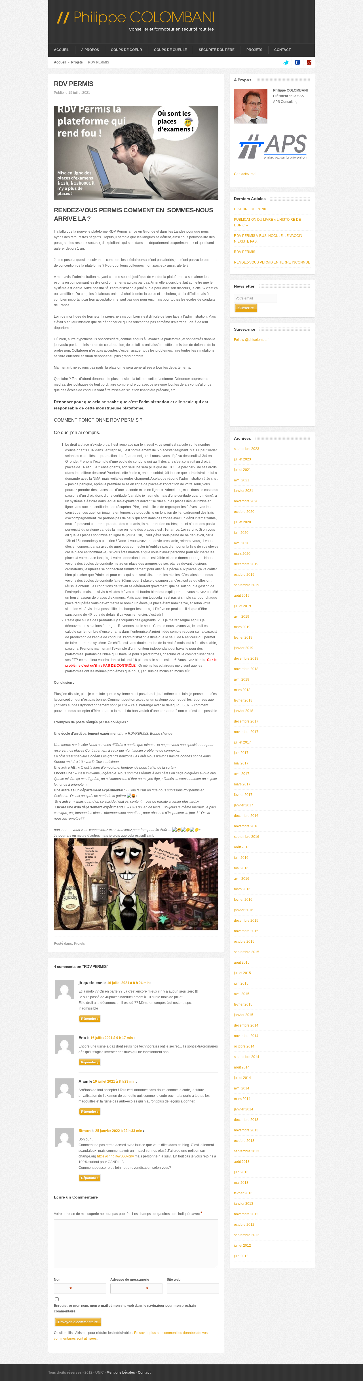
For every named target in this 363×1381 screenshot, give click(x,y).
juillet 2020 (242, 522)
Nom (62, 1281)
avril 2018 (241, 679)
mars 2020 (242, 554)
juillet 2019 (242, 606)
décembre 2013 (246, 1120)
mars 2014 (242, 1099)
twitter (286, 62)
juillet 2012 (242, 1246)
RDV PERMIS (244, 252)
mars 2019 (242, 627)
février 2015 (243, 1004)
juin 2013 (241, 1172)
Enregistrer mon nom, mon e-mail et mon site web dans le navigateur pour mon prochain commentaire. (125, 1308)
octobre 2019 (244, 575)
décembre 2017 (246, 721)
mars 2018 (242, 690)
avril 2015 (241, 994)
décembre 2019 (246, 564)
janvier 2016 (243, 910)
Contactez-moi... (246, 174)
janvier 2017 (243, 805)
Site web (173, 1280)
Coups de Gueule (170, 50)
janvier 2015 (243, 1015)
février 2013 (243, 1193)
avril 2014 (241, 1088)
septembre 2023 (246, 449)
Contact (282, 50)
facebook (297, 62)
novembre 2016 (246, 826)
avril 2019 (241, 617)
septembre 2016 (246, 837)
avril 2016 (241, 879)
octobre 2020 (244, 512)
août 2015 (242, 962)
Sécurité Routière (217, 50)
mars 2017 (242, 784)
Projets (254, 50)
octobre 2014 (244, 1046)
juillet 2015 (242, 973)
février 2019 (243, 637)
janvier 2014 (243, 1109)
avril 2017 (241, 774)
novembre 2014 (246, 1036)
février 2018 (243, 700)
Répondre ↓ (89, 1018)
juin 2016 (241, 858)
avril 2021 (241, 480)
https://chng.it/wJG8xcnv (115, 1156)
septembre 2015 (246, 952)
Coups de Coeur (126, 50)
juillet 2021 (242, 470)
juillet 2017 (242, 742)
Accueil (61, 50)
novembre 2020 (246, 501)
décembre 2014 (246, 1025)
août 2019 (242, 596)
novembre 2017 (246, 732)
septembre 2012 (246, 1235)
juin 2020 (241, 533)
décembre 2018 (246, 658)
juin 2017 (241, 753)
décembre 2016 (246, 816)
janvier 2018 (243, 711)
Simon (85, 1130)
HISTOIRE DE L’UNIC (250, 209)
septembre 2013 (246, 1151)
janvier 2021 (243, 491)
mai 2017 (241, 763)
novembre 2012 (246, 1214)
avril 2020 (241, 543)
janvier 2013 (243, 1204)
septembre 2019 (246, 585)
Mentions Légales (121, 1372)
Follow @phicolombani (251, 340)
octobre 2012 (244, 1225)
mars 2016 (242, 889)
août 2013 (242, 1162)
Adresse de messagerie (129, 1281)
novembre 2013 (246, 1130)
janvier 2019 (243, 648)
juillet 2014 (242, 1078)
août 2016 (242, 847)
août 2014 (242, 1067)
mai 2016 (241, 868)
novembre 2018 (246, 669)
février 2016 (243, 900)
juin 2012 (241, 1256)
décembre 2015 (246, 921)
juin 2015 (241, 983)
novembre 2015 (246, 931)
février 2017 (243, 795)
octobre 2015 (244, 942)
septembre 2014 (246, 1057)
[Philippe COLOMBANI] (135, 30)
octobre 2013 (244, 1141)
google (309, 62)
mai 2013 (241, 1183)
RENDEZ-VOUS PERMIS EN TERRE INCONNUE (272, 262)
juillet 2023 (242, 459)
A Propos (90, 50)
